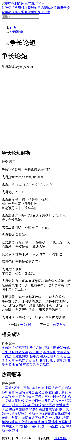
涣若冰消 (8, 348)
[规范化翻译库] (13, 3)
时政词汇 (8, 8)
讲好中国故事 (18, 409)
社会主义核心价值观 (26, 405)
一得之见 (8, 356)
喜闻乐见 (29, 365)
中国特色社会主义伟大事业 (31, 396)
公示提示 (60, 8)
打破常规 (49, 348)
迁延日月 (32, 360)
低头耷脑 (8, 352)
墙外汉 (34, 356)
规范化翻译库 (35, 3)
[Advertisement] (36, 108)
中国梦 (6, 388)
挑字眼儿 (46, 360)
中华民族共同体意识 (33, 417)
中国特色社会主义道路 (31, 392)
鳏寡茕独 (21, 348)
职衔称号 (34, 8)
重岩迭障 (42, 365)
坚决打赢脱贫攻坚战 (43, 409)
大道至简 (48, 405)
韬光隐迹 (18, 360)
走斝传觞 (63, 348)
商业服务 (30, 12)
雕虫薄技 (21, 356)
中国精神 (12, 430)
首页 (13, 27)
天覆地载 (60, 360)
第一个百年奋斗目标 (39, 400)
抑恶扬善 (21, 352)
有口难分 (35, 352)
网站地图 (60, 438)
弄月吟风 (49, 352)
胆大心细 (46, 356)
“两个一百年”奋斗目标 (28, 388)
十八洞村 (55, 417)
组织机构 (21, 8)
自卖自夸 (59, 324)
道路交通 (17, 12)
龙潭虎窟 (63, 352)
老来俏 (17, 365)
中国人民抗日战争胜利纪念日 (27, 426)
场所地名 (47, 8)
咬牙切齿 (60, 356)
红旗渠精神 (49, 422)
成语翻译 (16, 31)
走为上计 (26, 324)
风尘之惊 (35, 348)
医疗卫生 (43, 12)
